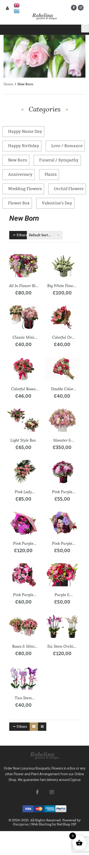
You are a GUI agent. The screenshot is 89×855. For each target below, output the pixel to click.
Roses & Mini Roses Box (23, 646)
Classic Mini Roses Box (23, 337)
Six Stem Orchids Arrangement (62, 646)
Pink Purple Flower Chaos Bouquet (23, 543)
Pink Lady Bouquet (23, 492)
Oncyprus (21, 824)
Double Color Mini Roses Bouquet (62, 389)
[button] (85, 28)
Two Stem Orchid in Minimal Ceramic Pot (23, 698)
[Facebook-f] (74, 8)
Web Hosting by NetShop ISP (53, 824)
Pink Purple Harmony (62, 543)
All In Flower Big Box (23, 286)
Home (8, 84)
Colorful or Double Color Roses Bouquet (62, 337)
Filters (22, 235)
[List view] (42, 726)
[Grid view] (34, 726)
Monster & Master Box (62, 440)
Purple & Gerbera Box (62, 595)
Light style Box (23, 440)
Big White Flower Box (62, 286)
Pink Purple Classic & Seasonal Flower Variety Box (62, 492)
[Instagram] (81, 8)
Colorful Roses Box (23, 389)
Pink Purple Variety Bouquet (23, 595)
